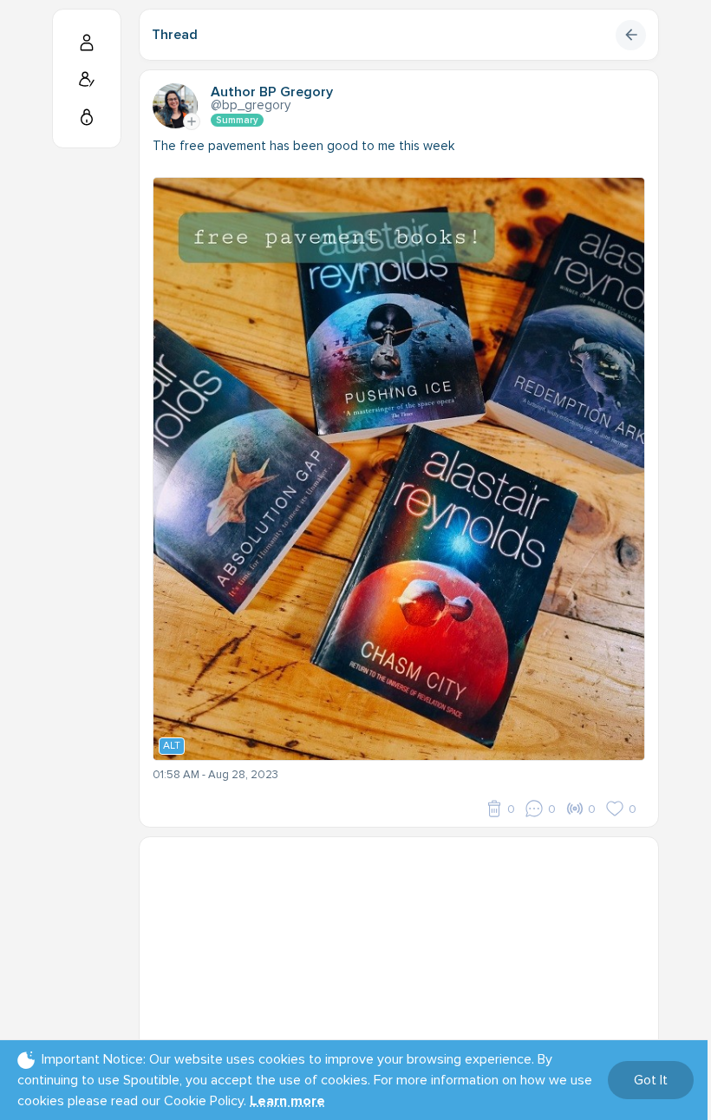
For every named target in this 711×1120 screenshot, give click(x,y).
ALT (171, 745)
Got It (651, 1080)
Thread (175, 35)
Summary (237, 120)
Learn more (287, 1101)
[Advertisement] (399, 958)
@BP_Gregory (250, 105)
